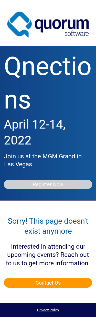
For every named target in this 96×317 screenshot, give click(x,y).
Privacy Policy (48, 310)
